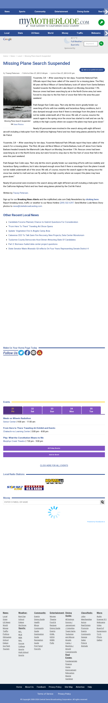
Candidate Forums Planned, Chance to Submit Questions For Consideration (43, 222)
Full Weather (76, 41)
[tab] (12, 410)
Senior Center (9, 421)
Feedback (41, 687)
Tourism (6, 649)
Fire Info (37, 649)
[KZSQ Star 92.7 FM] (13, 487)
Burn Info (75, 45)
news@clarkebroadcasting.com (27, 206)
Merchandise (86, 619)
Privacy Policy (55, 687)
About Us (29, 687)
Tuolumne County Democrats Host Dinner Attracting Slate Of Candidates (42, 240)
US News (35, 33)
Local (6, 33)
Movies (53, 616)
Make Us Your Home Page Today (20, 348)
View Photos (18, 124)
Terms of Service (45, 694)
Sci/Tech (6, 646)
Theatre (53, 619)
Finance (68, 664)
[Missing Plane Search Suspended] (17, 117)
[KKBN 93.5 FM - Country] (34, 487)
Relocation (69, 673)
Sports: (22, 628)
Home (19, 687)
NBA (20, 637)
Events (37, 616)
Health (37, 622)
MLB (20, 635)
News (7, 11)
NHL (20, 640)
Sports (22, 11)
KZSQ (52, 637)
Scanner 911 (102, 619)
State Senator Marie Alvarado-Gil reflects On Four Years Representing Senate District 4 (48, 248)
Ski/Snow (22, 625)
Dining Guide (83, 11)
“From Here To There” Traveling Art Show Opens (30, 226)
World (50, 33)
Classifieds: (87, 613)
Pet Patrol (38, 646)
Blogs (36, 625)
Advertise (80, 687)
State (20, 33)
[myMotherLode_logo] (54, 22)
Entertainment (61, 11)
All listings (69, 619)
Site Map (69, 687)
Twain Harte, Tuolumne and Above (70, 634)
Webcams (96, 33)
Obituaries (7, 637)
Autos (83, 622)
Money (65, 33)
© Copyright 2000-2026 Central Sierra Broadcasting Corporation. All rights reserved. (54, 699)
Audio (99, 616)
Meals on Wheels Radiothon (17, 418)
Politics (6, 634)
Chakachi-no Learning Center (16, 431)
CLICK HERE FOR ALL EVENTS (54, 465)
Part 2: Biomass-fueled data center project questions (33, 244)
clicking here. (92, 199)
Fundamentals (71, 661)
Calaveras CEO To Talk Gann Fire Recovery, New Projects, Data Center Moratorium (46, 235)
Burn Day (22, 616)
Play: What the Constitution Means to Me (23, 438)
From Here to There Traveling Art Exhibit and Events (29, 428)
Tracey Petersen (20, 193)
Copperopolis (71, 652)
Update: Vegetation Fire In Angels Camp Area (29, 231)
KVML (52, 634)
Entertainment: (57, 613)
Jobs (83, 616)
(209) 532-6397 (67, 203)
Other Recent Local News (21, 215)
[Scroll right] (106, 11)
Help (90, 687)
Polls (52, 643)
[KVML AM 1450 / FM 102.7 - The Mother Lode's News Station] (54, 480)
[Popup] (101, 22)
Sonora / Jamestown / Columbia (70, 625)
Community (40, 11)
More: (100, 613)
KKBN (52, 640)
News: (6, 613)
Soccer (21, 643)
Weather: (22, 613)
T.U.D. (99, 634)
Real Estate (85, 625)
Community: (40, 613)
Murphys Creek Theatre (14, 441)
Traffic (80, 33)
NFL (20, 632)
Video (99, 625)
